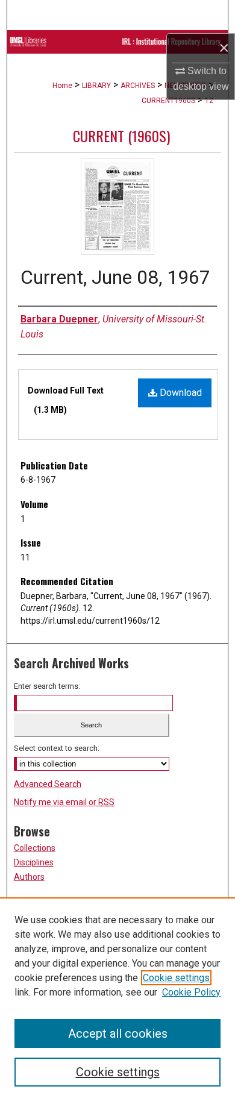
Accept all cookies (118, 1033)
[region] (117, 999)
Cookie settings (176, 977)
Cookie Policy (191, 992)
